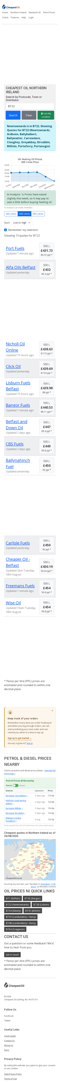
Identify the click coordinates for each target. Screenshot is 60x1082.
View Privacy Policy (13, 1074)
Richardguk (45, 884)
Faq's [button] (6, 1050)
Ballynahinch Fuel (18, 463)
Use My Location (46, 115)
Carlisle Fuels (18, 543)
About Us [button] (8, 1045)
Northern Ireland (18, 12)
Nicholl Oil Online (15, 347)
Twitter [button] (7, 1020)
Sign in (30, 743)
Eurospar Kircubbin (15, 813)
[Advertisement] (30, 54)
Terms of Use (10, 1078)
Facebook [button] (9, 1016)
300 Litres (11, 213)
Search (13, 115)
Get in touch (12, 954)
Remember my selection (23, 230)
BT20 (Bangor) (32, 898)
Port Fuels (15, 248)
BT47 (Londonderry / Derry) (21, 916)
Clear (29, 115)
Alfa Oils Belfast (21, 267)
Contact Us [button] (9, 1040)
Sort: (7, 223)
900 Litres (38, 213)
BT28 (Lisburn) (41, 904)
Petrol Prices (49, 12)
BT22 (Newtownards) (17, 904)
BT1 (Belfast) (13, 898)
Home (5, 12)
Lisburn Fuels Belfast (18, 386)
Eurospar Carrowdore (16, 795)
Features (15, 17)
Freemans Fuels (20, 585)
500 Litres (24, 213)
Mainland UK (35, 12)
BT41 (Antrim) (32, 910)
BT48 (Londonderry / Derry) (21, 923)
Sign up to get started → (20, 738)
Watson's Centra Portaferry (13, 819)
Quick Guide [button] (10, 1036)
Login (31, 17)
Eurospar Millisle (13, 808)
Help (24, 17)
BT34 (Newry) (13, 910)
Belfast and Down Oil (16, 424)
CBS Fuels (15, 444)
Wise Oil (13, 602)
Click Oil (13, 366)
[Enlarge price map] (30, 859)
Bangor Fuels (18, 405)
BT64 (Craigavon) (15, 929)
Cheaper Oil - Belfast (18, 562)
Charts (5, 17)
